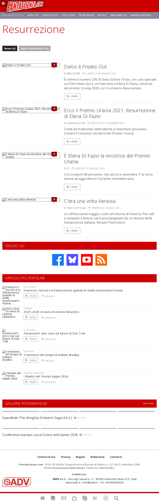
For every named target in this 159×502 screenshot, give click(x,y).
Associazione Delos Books (69, 468)
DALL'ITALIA (30, 287)
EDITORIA (29, 351)
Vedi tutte (148, 403)
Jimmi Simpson (118, 15)
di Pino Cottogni (75, 208)
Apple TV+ (33, 15)
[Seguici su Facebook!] (58, 259)
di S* (67, 168)
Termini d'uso (46, 457)
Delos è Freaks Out (85, 66)
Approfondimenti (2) (34, 48)
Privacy (65, 457)
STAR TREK (29, 330)
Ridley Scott (50, 15)
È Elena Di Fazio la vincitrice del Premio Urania (107, 158)
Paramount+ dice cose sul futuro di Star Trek (54, 333)
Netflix (102, 15)
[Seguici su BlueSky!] (72, 259)
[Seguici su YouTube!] (86, 259)
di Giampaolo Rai (74, 123)
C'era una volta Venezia (90, 201)
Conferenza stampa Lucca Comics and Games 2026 (40, 435)
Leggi (74, 96)
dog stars (68, 15)
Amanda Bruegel (141, 15)
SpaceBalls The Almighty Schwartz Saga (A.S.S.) (37, 418)
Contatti (116, 457)
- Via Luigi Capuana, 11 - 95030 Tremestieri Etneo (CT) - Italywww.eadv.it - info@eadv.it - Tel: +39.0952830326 (95, 480)
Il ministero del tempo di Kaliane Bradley (51, 355)
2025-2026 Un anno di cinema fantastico (51, 312)
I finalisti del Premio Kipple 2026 (46, 376)
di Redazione (72, 73)
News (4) (9, 48)
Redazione (98, 457)
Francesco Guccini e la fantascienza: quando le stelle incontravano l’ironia (73, 290)
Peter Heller (86, 15)
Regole (80, 457)
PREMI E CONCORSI (34, 373)
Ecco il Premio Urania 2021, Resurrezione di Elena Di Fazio (109, 113)
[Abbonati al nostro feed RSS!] (101, 259)
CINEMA (28, 308)
